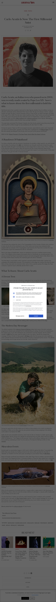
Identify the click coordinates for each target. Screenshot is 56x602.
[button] (28, 300)
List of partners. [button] (28, 305)
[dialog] (28, 301)
